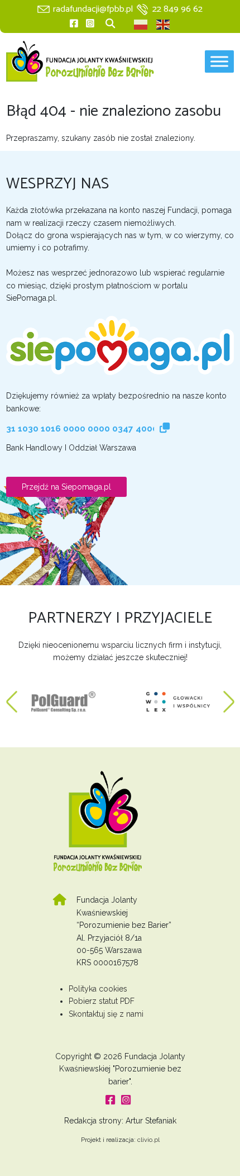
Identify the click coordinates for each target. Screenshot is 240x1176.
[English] (163, 24)
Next (228, 696)
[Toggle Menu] (219, 61)
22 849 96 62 (177, 9)
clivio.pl (148, 1140)
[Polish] (141, 24)
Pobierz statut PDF (102, 1001)
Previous (11, 696)
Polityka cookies (98, 988)
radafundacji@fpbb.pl (93, 9)
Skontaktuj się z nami (106, 1013)
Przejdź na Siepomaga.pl (66, 486)
